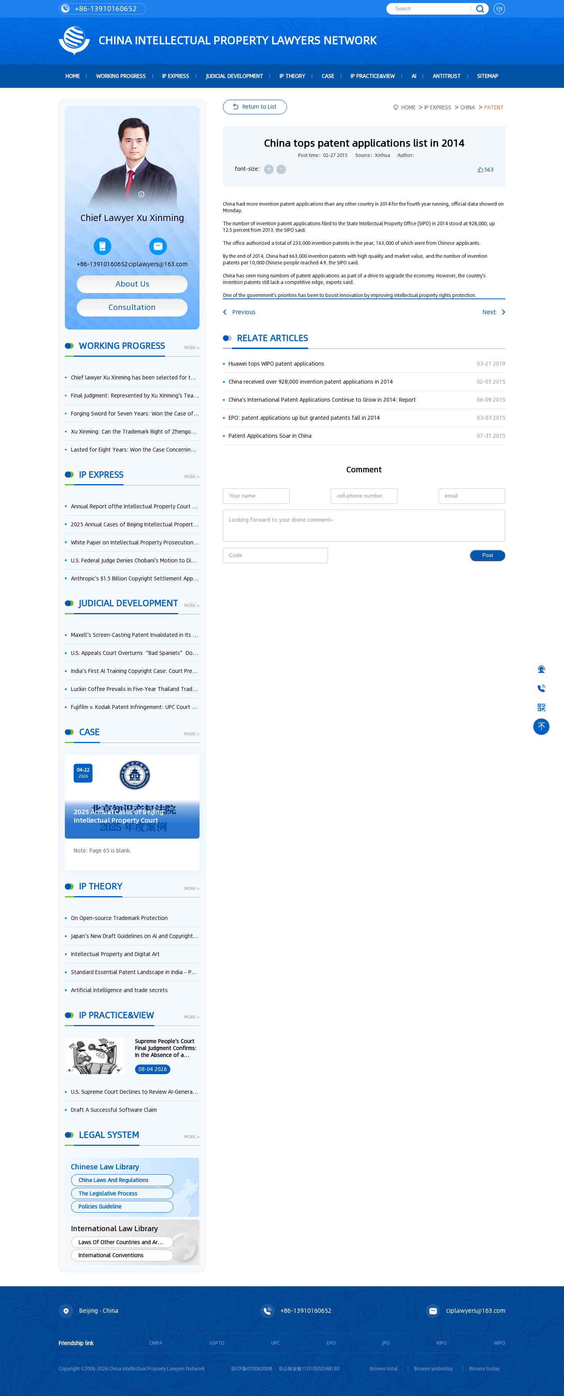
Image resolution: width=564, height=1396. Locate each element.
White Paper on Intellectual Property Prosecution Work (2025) (135, 542)
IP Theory (292, 76)
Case (328, 76)
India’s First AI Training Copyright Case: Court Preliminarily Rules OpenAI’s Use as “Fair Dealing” (135, 671)
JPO (386, 1343)
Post (487, 555)
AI (414, 76)
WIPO (499, 1343)
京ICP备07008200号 (252, 1368)
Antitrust (447, 76)
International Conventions (111, 1255)
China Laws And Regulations (113, 1180)
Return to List (259, 106)
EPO (331, 1343)
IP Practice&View (373, 76)
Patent (494, 107)
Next (489, 312)
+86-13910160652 (105, 8)
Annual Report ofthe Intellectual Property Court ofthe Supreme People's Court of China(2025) (135, 506)
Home (408, 107)
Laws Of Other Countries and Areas (123, 1242)
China (467, 107)
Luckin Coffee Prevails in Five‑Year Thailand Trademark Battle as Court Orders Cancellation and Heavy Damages (135, 689)
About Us (132, 284)
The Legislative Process (108, 1193)
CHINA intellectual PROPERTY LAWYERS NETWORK (236, 40)
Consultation (132, 307)
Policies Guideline (100, 1206)
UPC (275, 1343)
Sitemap (487, 76)
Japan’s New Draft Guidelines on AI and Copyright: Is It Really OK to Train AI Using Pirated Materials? (135, 936)
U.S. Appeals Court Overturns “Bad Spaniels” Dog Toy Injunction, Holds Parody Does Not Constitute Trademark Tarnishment (135, 653)
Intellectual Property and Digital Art (115, 954)
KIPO (442, 1343)
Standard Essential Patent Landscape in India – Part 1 (135, 972)
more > (192, 348)
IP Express (175, 76)
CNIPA (155, 1343)
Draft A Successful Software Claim (114, 1110)
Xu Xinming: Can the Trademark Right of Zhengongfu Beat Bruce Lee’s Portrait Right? (135, 431)
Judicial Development (234, 76)
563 (488, 169)
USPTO (216, 1343)
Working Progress (121, 76)
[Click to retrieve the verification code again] (314, 555)
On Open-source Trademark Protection (119, 918)
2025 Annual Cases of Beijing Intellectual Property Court (135, 524)
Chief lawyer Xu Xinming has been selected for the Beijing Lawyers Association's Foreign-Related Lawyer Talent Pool (135, 377)
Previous (244, 312)
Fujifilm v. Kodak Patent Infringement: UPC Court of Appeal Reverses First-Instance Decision (135, 707)
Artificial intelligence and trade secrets (119, 990)
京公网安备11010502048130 (309, 1368)
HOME (73, 76)
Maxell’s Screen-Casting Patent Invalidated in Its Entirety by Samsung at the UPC (135, 635)
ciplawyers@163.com (158, 264)
